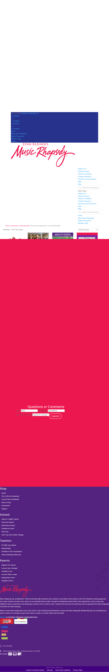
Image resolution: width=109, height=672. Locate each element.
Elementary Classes (8, 525)
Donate (3, 617)
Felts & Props (6, 502)
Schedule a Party (7, 581)
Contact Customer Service (35, 670)
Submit (55, 416)
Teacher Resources (84, 176)
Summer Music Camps (9, 574)
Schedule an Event (7, 528)
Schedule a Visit (6, 571)
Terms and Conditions (62, 670)
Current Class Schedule (9, 568)
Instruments (14, 226)
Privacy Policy (77, 670)
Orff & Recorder (25, 226)
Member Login (16, 139)
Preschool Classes (7, 522)
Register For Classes (8, 565)
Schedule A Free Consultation (11, 551)
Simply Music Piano (8, 578)
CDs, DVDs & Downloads (10, 496)
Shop (79, 182)
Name (18, 411)
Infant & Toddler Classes (10, 519)
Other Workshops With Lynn (11, 555)
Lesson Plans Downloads (10, 499)
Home (13, 131)
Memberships (6, 548)
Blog (79, 184)
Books (3, 493)
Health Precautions (17, 136)
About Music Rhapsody (19, 134)
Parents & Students (85, 174)
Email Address (42, 411)
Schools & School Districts (87, 179)
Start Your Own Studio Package (12, 535)
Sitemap (50, 670)
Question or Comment (24, 415)
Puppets (4, 509)
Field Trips (5, 532)
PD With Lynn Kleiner (8, 545)
